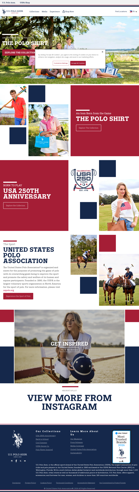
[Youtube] (25, 461)
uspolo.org (8, 290)
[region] (70, 59)
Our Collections (48, 431)
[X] (20, 461)
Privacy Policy (30, 483)
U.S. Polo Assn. (9, 2)
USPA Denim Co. (42, 446)
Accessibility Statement (86, 483)
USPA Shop (25, 2)
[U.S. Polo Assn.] (14, 11)
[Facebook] (16, 461)
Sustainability (76, 453)
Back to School (42, 439)
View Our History (69, 350)
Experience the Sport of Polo (18, 296)
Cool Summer (41, 442)
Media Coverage (77, 446)
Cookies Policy (46, 483)
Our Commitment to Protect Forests (112, 483)
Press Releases (76, 442)
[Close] (102, 51)
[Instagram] (12, 461)
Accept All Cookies (78, 63)
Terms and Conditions (64, 483)
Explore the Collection (20, 52)
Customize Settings (61, 63)
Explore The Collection (88, 128)
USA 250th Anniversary (46, 435)
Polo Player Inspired (44, 449)
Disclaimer (16, 483)
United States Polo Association (83, 449)
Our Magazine (76, 439)
